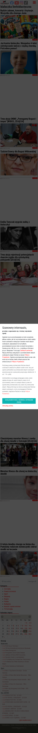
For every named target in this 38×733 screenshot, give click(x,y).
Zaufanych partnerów (26, 350)
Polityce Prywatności (18, 362)
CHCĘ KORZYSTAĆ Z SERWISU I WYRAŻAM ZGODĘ (19, 401)
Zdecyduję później (7, 406)
